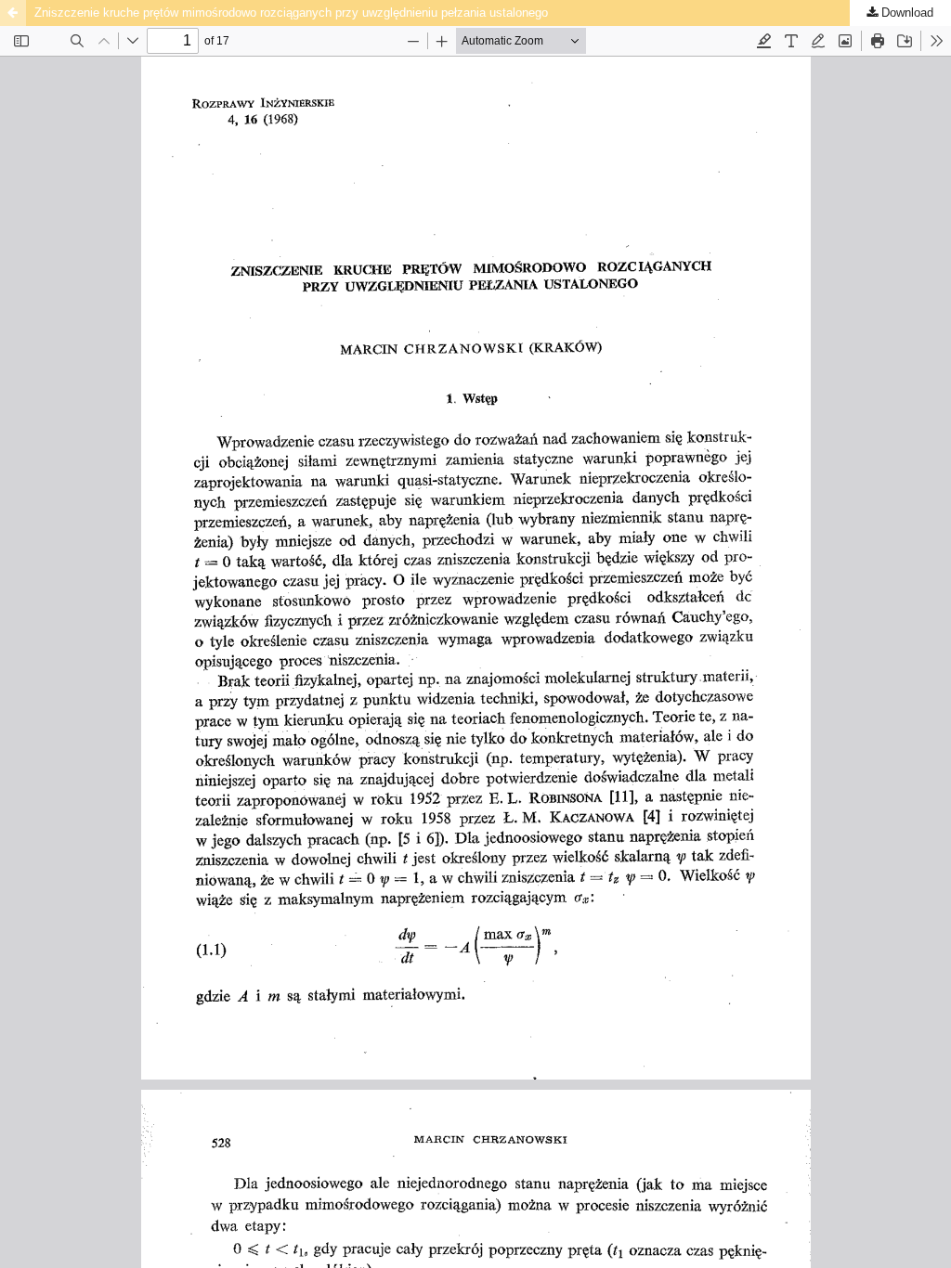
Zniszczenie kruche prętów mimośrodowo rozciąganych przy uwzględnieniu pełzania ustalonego (291, 12)
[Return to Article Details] (13, 13)
